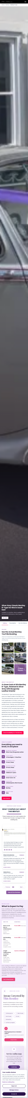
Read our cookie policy (8, 1082)
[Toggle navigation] (25, 2)
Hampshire (8, 1019)
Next (22, 887)
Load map (14, 1067)
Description (12, 623)
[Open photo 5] (8, 669)
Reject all (14, 1086)
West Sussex (20, 1013)
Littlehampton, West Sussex (14, 783)
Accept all (14, 1094)
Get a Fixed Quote (8, 979)
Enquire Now (14, 1039)
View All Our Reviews (14, 892)
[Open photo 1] (8, 648)
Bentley (7, 4)
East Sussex (8, 1016)
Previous (7, 887)
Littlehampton (9, 1013)
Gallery (5, 623)
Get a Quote (6, 798)
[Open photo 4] (20, 658)
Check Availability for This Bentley (12, 732)
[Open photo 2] (20, 648)
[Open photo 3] (8, 658)
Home (3, 4)
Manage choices (14, 1090)
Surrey (17, 1016)
